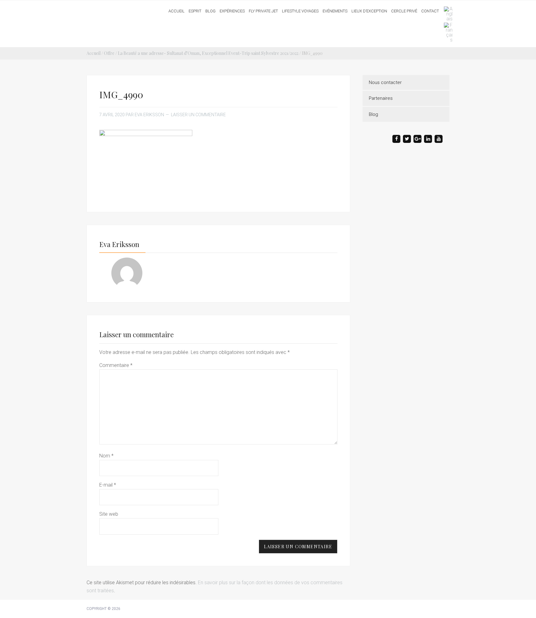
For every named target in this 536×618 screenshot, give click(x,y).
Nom (106, 456)
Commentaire (115, 365)
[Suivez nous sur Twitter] (407, 138)
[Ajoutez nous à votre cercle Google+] (417, 138)
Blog (373, 114)
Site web (108, 514)
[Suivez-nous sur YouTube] (438, 138)
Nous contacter (385, 82)
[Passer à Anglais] (447, 14)
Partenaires (381, 98)
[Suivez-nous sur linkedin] (428, 138)
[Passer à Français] (447, 32)
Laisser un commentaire (198, 114)
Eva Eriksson (111, 9)
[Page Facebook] (396, 138)
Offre (109, 53)
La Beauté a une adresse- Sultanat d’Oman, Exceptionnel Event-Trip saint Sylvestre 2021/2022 (208, 53)
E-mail (107, 485)
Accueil (93, 53)
